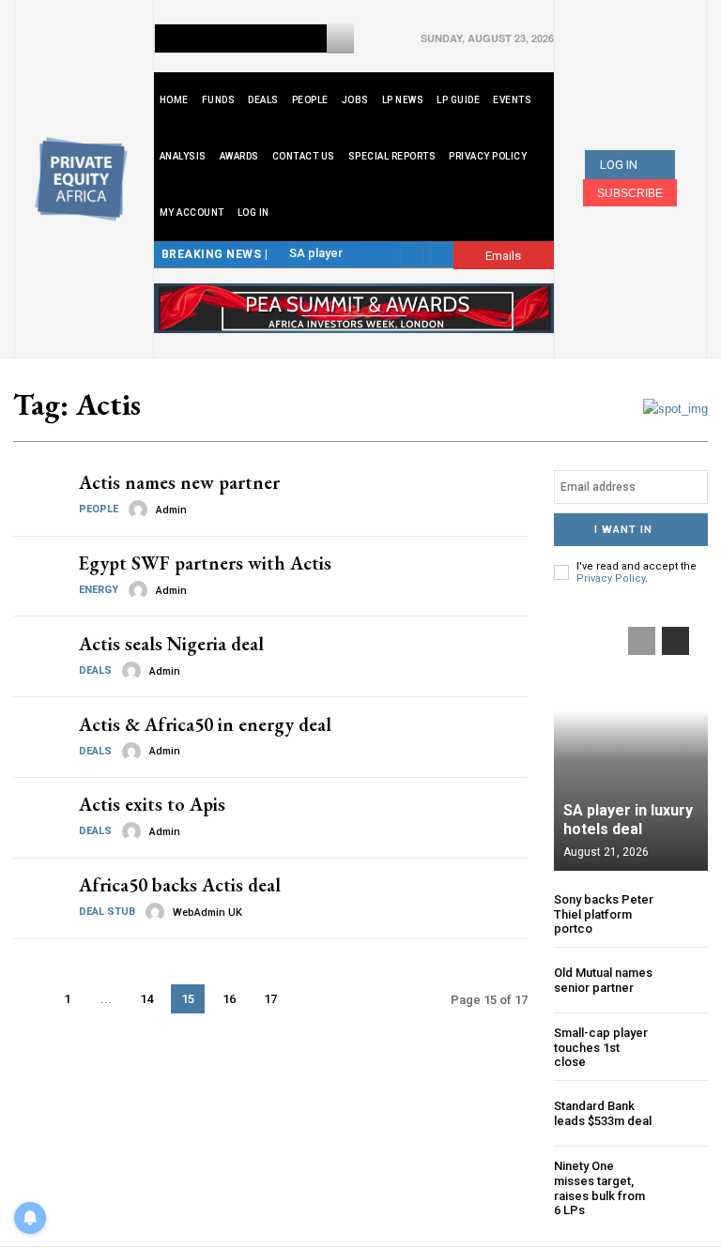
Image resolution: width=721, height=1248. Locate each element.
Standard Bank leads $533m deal (603, 1113)
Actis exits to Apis (152, 804)
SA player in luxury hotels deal (628, 819)
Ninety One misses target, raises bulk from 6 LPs (599, 1188)
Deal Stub (107, 912)
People (98, 509)
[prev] (411, 254)
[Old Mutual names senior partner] (685, 980)
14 (146, 999)
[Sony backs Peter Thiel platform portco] (685, 914)
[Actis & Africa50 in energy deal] (39, 737)
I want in (623, 530)
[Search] (340, 38)
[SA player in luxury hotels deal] (631, 739)
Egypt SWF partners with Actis (205, 563)
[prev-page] (28, 998)
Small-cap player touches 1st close (601, 1047)
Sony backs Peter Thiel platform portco (603, 914)
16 (229, 999)
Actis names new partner (179, 482)
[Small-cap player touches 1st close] (685, 1048)
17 (270, 999)
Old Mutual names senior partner (603, 980)
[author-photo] (141, 509)
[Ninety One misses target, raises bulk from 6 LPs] (685, 1182)
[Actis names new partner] (39, 496)
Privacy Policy (610, 578)
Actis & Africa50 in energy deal (205, 724)
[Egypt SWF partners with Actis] (39, 576)
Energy (98, 590)
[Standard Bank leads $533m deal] (685, 1113)
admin (171, 510)
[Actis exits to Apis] (39, 818)
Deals (95, 670)
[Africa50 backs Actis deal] (39, 898)
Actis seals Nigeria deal (171, 644)
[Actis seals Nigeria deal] (39, 656)
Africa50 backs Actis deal (180, 885)
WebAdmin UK (207, 912)
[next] (441, 254)
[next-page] (310, 998)
